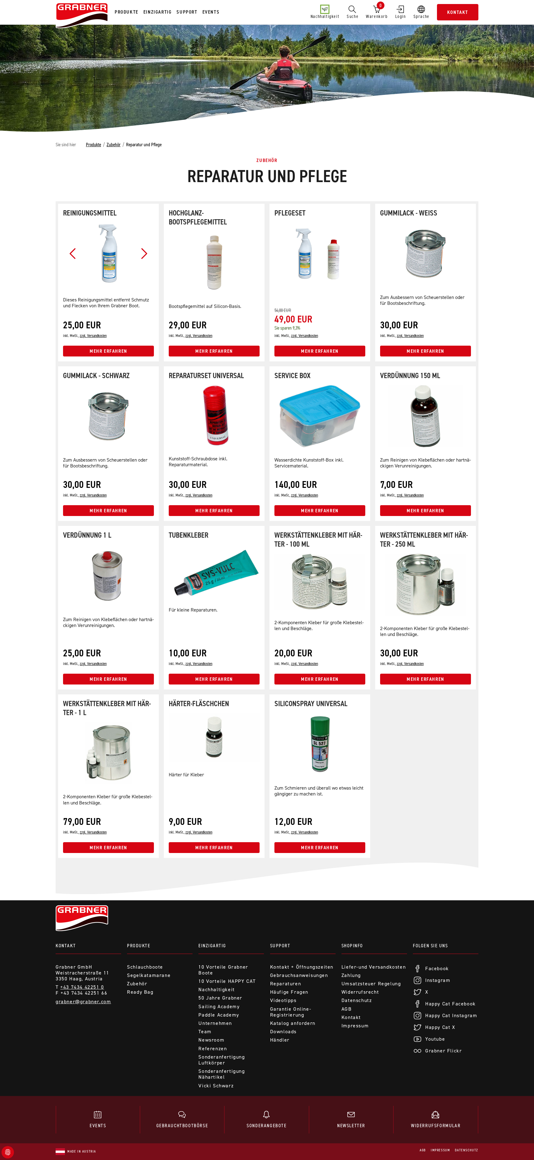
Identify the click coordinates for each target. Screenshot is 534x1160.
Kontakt (457, 12)
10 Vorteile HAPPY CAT (227, 981)
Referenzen (212, 1048)
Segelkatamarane (149, 975)
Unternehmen (215, 1023)
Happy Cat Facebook (450, 1004)
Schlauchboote (145, 967)
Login (400, 16)
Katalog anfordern (293, 1023)
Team (204, 1031)
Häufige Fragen (289, 992)
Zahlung (351, 975)
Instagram (437, 980)
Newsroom (211, 1040)
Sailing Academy (218, 1006)
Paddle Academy (218, 1015)
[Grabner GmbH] (82, 16)
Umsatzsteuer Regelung (371, 984)
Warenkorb (377, 10)
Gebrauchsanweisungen (299, 975)
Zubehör (114, 144)
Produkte (93, 144)
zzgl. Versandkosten (93, 335)
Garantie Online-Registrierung (291, 1012)
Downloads (283, 1031)
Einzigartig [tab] (157, 12)
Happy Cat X (440, 1027)
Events (98, 1125)
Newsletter (351, 1125)
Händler (280, 1040)
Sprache (421, 16)
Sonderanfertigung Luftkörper (221, 1060)
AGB (346, 1009)
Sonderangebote (266, 1125)
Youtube (435, 1039)
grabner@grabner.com (83, 1001)
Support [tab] (186, 12)
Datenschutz (356, 1000)
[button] (73, 253)
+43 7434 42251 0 (82, 987)
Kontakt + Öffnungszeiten (301, 967)
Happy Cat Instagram (451, 1015)
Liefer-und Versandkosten (373, 967)
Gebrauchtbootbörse (182, 1125)
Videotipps (283, 1000)
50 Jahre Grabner (220, 998)
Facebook (437, 968)
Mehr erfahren (108, 351)
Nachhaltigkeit (325, 16)
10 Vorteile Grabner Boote (223, 970)
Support (280, 945)
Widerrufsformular (435, 1125)
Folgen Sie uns (430, 945)
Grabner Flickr (443, 1051)
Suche (352, 16)
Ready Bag (140, 992)
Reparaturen (285, 984)
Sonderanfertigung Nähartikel (221, 1074)
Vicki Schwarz (216, 1086)
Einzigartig (212, 945)
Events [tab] (211, 12)
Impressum (355, 1026)
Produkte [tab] (126, 12)
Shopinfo (352, 945)
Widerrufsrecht (360, 992)
